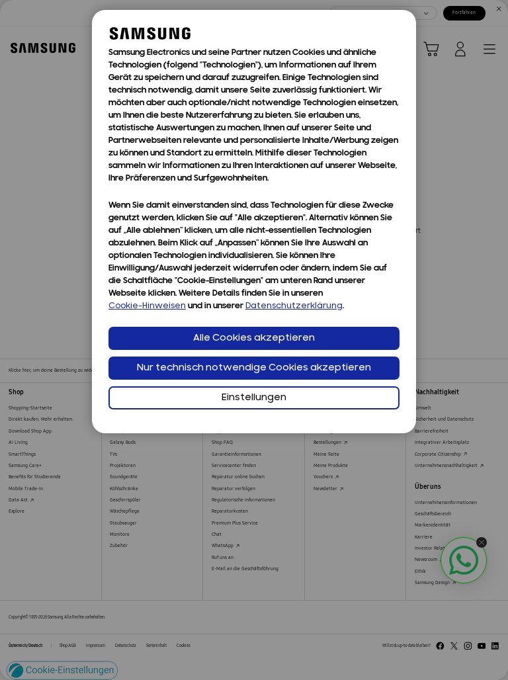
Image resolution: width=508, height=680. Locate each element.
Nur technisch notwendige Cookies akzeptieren (254, 368)
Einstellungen (254, 398)
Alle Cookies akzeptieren (254, 338)
